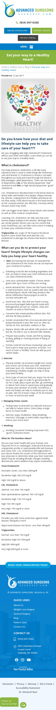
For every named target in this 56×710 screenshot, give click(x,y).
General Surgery (22, 614)
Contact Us (19, 626)
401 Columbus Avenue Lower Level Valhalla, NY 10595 (29, 649)
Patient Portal (28, 38)
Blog (27, 67)
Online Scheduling (17, 31)
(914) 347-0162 (29, 22)
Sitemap (32, 684)
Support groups (41, 31)
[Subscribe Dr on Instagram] (22, 659)
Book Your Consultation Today (28, 565)
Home (4, 67)
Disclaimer (7, 684)
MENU (24, 46)
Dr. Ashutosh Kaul (28, 692)
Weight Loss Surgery (24, 609)
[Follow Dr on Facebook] (16, 659)
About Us (18, 605)
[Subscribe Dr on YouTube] (29, 659)
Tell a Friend (46, 684)
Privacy (20, 684)
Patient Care (16, 67)
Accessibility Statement (28, 688)
